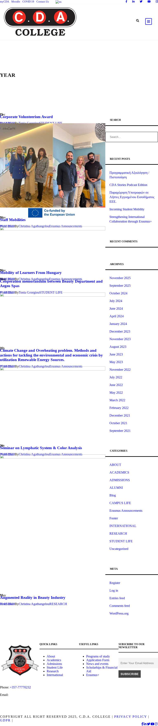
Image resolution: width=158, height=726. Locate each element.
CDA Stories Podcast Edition (128, 185)
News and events (97, 664)
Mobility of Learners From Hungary (31, 272)
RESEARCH (58, 604)
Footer (113, 518)
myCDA (4, 1)
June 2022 (116, 385)
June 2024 (116, 308)
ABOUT (115, 465)
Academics (54, 660)
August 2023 (117, 346)
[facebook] (126, 1)
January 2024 (118, 324)
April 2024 (116, 316)
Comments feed (119, 606)
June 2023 (116, 354)
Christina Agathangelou (34, 604)
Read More (7, 604)
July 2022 (115, 377)
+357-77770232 (20, 687)
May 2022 (116, 392)
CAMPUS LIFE (120, 503)
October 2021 (118, 423)
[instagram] (157, 1)
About (51, 656)
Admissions (54, 664)
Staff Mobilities (13, 220)
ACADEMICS (119, 472)
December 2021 (119, 415)
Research (53, 671)
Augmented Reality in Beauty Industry (32, 597)
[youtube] (149, 1)
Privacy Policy (130, 716)
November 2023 (120, 339)
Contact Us (42, 1)
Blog (112, 495)
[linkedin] (133, 1)
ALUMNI (116, 487)
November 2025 (120, 278)
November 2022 (120, 369)
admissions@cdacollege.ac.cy (19, 698)
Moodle (15, 1)
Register (114, 583)
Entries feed (117, 598)
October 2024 (118, 293)
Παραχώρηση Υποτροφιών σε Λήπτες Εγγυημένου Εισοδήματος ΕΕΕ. (131, 197)
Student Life (55, 667)
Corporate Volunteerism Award (26, 117)
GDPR (5, 720)
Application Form (97, 660)
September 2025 (120, 285)
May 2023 (116, 362)
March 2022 (117, 400)
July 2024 (115, 301)
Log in (113, 590)
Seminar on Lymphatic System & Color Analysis (41, 448)
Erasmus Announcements (125, 510)
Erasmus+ (92, 675)
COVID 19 (28, 1)
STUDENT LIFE (121, 541)
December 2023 (119, 331)
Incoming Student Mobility (126, 209)
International (55, 675)
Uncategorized (118, 549)
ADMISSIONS (119, 480)
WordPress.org (119, 613)
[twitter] (141, 1)
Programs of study (98, 656)
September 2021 (120, 430)
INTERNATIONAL (122, 526)
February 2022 (119, 408)
